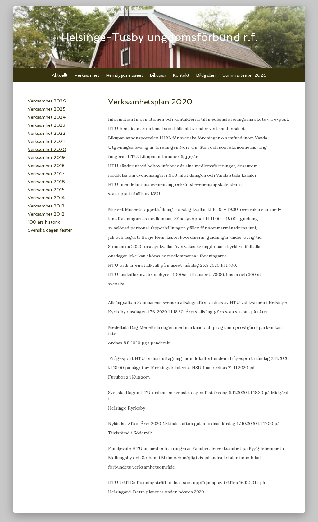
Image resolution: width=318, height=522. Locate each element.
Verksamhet (87, 75)
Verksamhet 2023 (46, 125)
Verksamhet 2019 (46, 157)
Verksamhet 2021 (46, 141)
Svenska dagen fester (50, 230)
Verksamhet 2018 (46, 165)
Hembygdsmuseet (124, 75)
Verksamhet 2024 (47, 117)
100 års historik (44, 222)
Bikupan (158, 75)
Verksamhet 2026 (47, 100)
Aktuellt (60, 75)
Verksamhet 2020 (47, 149)
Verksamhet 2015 (46, 189)
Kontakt (181, 75)
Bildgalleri (206, 75)
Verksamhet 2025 (47, 109)
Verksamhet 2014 (46, 197)
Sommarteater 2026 (244, 75)
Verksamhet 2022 (47, 133)
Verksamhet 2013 (46, 205)
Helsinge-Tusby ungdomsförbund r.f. (159, 37)
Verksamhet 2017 (46, 173)
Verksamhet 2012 (46, 213)
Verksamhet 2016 (46, 181)
